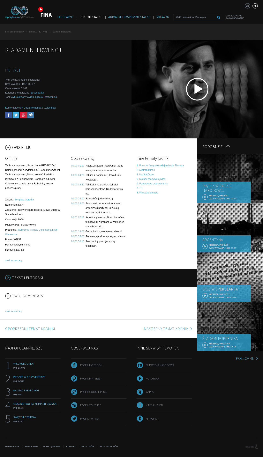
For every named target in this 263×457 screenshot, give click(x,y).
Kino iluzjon (154, 405)
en (247, 6)
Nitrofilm (152, 418)
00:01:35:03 (77, 236)
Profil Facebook (91, 365)
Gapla (149, 392)
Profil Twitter (89, 418)
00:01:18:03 (77, 231)
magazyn (162, 17)
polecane (245, 358)
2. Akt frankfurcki (146, 170)
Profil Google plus (93, 392)
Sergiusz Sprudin (24, 199)
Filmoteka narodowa (160, 365)
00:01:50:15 (77, 241)
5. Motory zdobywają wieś (151, 179)
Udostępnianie (51, 446)
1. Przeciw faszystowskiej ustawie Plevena (160, 165)
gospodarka (37, 92)
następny (166, 328)
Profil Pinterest (91, 378)
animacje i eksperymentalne (129, 17)
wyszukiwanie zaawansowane (235, 17)
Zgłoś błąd (50, 107)
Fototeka (152, 378)
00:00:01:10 (77, 165)
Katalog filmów (109, 446)
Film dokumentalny (14, 31)
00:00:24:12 (77, 198)
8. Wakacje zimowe (147, 192)
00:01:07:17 (77, 217)
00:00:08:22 (77, 184)
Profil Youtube (90, 405)
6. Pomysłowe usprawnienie (152, 183)
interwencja (50, 97)
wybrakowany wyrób (22, 97)
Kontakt (71, 446)
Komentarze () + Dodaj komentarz (24, 107)
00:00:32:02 (77, 203)
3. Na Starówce (145, 174)
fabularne (65, 17)
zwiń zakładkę (13, 260)
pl (255, 6)
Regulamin (31, 446)
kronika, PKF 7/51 (38, 31)
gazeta (39, 97)
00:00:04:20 (77, 175)
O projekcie (12, 446)
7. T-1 (140, 188)
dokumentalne (91, 17)
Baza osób (88, 446)
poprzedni (31, 328)
